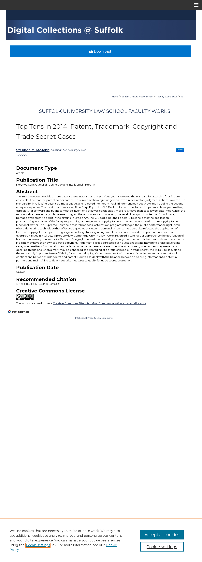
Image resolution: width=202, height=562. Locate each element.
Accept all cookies (162, 534)
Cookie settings (38, 545)
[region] (101, 540)
